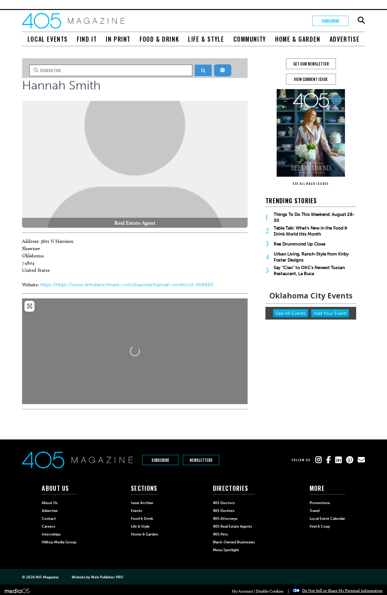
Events (136, 511)
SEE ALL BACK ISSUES (311, 183)
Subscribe (331, 21)
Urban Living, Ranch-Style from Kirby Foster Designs (311, 257)
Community (249, 38)
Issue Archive (142, 503)
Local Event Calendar (327, 518)
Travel (315, 511)
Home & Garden (297, 38)
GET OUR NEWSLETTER (311, 64)
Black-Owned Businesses (234, 542)
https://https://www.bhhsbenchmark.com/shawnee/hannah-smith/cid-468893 (126, 285)
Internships (51, 534)
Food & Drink (159, 38)
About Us (49, 503)
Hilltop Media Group (59, 542)
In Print (118, 38)
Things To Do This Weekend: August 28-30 (314, 217)
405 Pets (220, 534)
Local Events (48, 38)
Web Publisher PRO (107, 577)
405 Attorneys (225, 518)
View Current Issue (311, 79)
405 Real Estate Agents (232, 526)
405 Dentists (223, 511)
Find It (87, 38)
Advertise (344, 38)
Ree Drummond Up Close (299, 244)
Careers (48, 526)
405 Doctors (224, 503)
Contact (49, 518)
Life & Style (206, 38)
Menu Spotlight (226, 550)
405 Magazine (47, 577)
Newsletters (201, 460)
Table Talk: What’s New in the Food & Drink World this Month (310, 231)
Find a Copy (320, 526)
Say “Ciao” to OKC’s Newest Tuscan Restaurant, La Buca (309, 270)
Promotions (320, 503)
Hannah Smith (61, 85)
